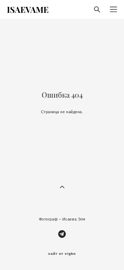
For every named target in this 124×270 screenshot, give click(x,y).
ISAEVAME (28, 9)
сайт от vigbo (62, 253)
